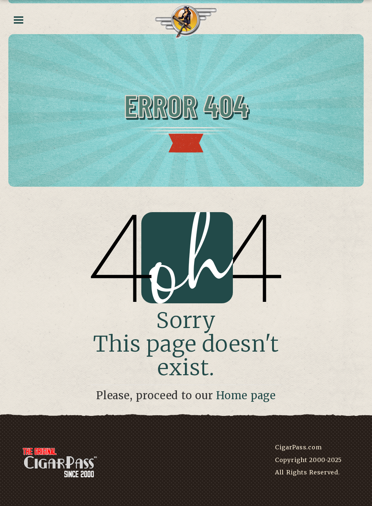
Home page (246, 395)
